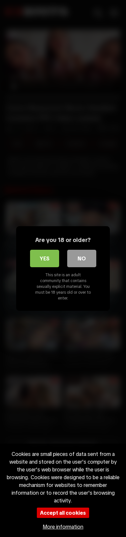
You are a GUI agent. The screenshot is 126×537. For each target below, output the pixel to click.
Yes (44, 258)
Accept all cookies (63, 513)
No (82, 258)
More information (63, 527)
